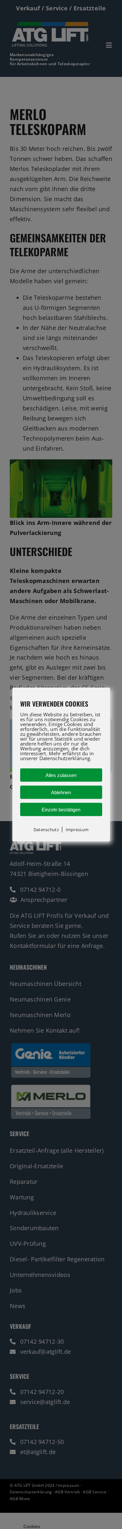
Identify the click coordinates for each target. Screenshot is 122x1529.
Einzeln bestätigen (61, 809)
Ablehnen (61, 792)
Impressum (77, 829)
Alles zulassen (61, 775)
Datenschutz (46, 829)
